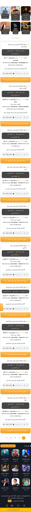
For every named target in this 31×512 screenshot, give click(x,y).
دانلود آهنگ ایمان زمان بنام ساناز (17, 206)
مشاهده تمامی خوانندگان (8, 446)
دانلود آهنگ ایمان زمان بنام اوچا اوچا (17, 431)
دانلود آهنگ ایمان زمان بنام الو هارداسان (17, 80)
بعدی (6, 438)
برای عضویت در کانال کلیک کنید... (15, 510)
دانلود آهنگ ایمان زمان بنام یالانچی (17, 281)
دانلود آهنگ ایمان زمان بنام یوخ (17, 130)
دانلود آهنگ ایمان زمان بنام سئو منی (17, 200)
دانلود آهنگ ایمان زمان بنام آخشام (16, 321)
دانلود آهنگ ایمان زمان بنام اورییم (16, 287)
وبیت (9, 501)
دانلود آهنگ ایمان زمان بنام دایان (17, 361)
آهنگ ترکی (21, 58)
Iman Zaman (15, 38)
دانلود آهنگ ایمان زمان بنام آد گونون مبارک (17, 124)
